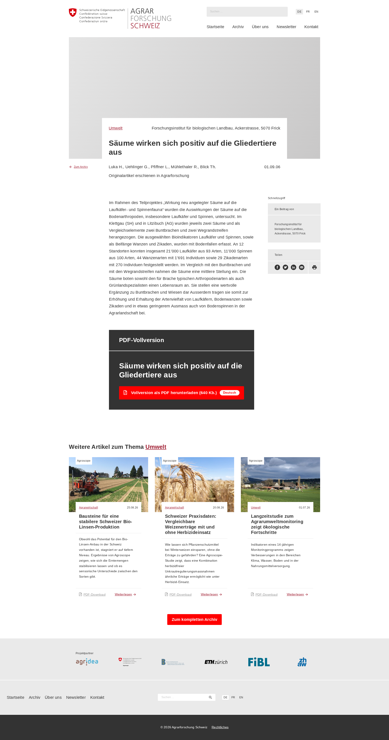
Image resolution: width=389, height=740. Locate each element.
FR (308, 11)
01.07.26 (304, 507)
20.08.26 (218, 507)
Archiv (238, 27)
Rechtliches (220, 727)
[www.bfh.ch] (173, 661)
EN (316, 11)
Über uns (260, 27)
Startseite (215, 27)
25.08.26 (132, 507)
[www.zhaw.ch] (302, 661)
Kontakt (311, 27)
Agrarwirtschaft (88, 507)
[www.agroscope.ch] (130, 661)
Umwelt (115, 128)
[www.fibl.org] (259, 661)
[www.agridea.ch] (87, 661)
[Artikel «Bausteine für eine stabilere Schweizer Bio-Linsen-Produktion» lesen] (108, 484)
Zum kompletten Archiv (194, 619)
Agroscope (84, 460)
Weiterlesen (123, 594)
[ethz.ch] (216, 661)
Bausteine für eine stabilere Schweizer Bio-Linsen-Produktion (105, 521)
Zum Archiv (81, 166)
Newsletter (286, 27)
